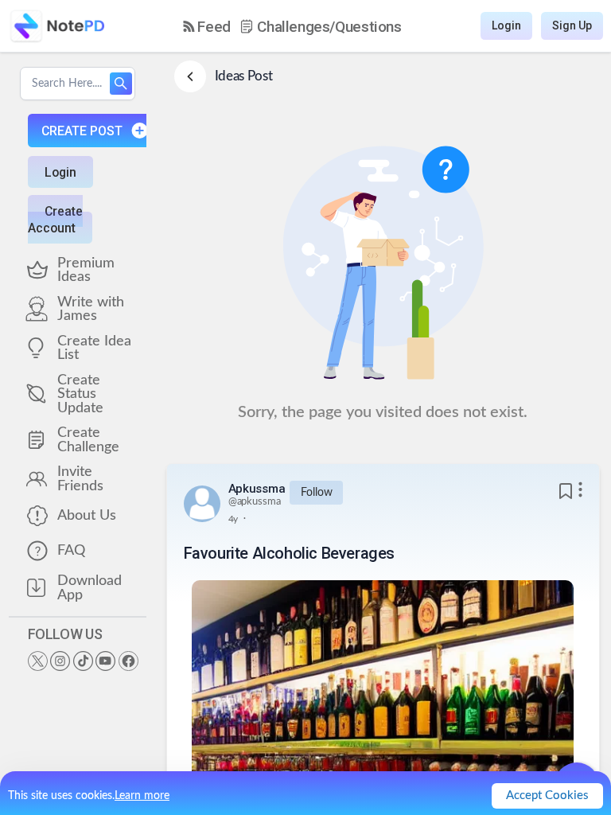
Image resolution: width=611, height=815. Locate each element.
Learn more (142, 795)
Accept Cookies (547, 795)
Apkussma (257, 489)
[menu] (292, 26)
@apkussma (254, 502)
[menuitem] (207, 26)
